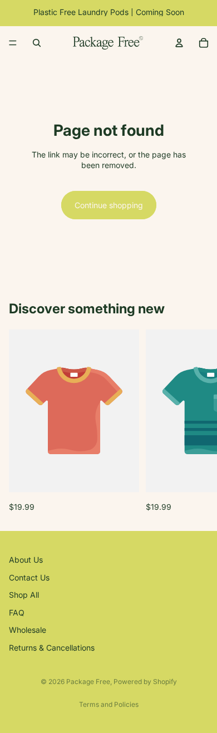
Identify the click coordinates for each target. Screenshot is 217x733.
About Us (26, 559)
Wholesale (27, 630)
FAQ (16, 612)
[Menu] (13, 43)
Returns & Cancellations (52, 647)
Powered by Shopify (145, 681)
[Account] (179, 43)
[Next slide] (196, 421)
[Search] (36, 43)
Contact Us (29, 577)
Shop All (24, 594)
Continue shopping (109, 205)
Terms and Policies (109, 704)
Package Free (88, 681)
